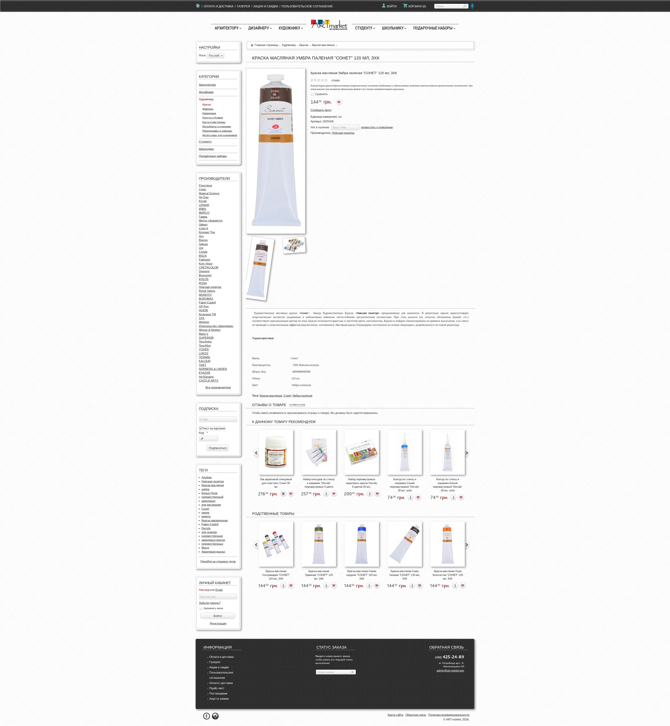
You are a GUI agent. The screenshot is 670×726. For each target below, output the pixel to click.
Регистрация (218, 623)
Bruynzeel (205, 275)
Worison (204, 322)
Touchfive (205, 345)
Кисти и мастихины (213, 122)
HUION (203, 310)
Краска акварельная (215, 520)
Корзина (417, 6)
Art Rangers (206, 376)
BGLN (203, 255)
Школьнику (393, 28)
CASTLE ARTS (208, 380)
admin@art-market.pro (450, 670)
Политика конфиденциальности (448, 714)
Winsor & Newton (210, 329)
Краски (206, 104)
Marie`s (203, 333)
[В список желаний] (339, 102)
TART (202, 365)
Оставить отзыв (297, 404)
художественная (212, 536)
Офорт (203, 224)
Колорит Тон (207, 232)
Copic (202, 189)
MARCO (204, 212)
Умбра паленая (302, 395)
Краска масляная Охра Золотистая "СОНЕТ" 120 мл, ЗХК (447, 575)
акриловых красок (213, 540)
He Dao (204, 197)
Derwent (204, 271)
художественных (212, 543)
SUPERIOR (206, 337)
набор (205, 489)
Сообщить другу (321, 110)
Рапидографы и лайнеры (217, 130)
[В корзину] (283, 493)
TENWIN (204, 357)
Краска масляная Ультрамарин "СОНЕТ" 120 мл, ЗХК (276, 575)
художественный (212, 497)
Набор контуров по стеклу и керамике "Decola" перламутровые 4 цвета (319, 483)
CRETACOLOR (208, 267)
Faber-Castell (207, 302)
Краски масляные (323, 45)
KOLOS (204, 279)
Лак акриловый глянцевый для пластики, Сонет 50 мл (276, 483)
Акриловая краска (213, 551)
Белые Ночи (209, 493)
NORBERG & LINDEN (213, 369)
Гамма (203, 216)
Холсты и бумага (212, 117)
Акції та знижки (219, 698)
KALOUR (205, 361)
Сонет (205, 508)
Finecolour (205, 185)
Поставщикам (218, 693)
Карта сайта (395, 714)
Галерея (243, 6)
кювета (206, 516)
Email (219, 589)
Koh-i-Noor (206, 263)
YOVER (204, 349)
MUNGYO (205, 294)
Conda (203, 251)
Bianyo (203, 240)
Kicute (203, 201)
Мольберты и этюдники (216, 126)
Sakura (203, 244)
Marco (205, 547)
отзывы (336, 80)
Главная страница (266, 45)
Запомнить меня (213, 608)
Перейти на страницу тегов (218, 561)
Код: (203, 432)
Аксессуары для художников (219, 135)
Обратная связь (415, 714)
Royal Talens (207, 290)
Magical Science (209, 193)
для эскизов (209, 532)
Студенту (363, 28)
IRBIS (202, 208)
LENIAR (204, 205)
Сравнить (321, 93)
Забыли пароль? (210, 603)
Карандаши (209, 113)
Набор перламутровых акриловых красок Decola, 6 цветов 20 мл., (361, 483)
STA (201, 318)
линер (205, 512)
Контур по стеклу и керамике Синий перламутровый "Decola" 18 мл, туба (404, 485)
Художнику (289, 28)
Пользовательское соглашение (307, 6)
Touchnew (205, 341)
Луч (201, 236)
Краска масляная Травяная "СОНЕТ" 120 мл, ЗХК (319, 575)
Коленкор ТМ (207, 314)
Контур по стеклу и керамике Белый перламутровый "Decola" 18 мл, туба (447, 485)
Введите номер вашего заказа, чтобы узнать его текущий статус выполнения (334, 659)
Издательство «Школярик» (216, 326)
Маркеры (207, 108)
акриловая (208, 501)
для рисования (211, 504)
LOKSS (203, 353)
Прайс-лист (216, 688)
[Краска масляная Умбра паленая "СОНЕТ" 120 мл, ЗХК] (275, 151)
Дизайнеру (258, 28)
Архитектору (227, 28)
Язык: (202, 55)
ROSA (203, 283)
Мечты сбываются (210, 220)
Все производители (218, 387)
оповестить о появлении (377, 127)
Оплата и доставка (218, 6)
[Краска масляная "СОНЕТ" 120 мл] (294, 245)
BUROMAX (206, 298)
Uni (201, 248)
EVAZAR (204, 372)
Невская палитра (210, 287)
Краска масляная (213, 485)
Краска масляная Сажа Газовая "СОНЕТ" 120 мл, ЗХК (404, 575)
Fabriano (204, 259)
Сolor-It (203, 228)
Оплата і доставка (221, 683)
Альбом (206, 477)
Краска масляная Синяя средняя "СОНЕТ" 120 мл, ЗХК (361, 575)
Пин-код (204, 589)
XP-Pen (204, 306)
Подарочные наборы (432, 28)
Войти (392, 6)
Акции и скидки (266, 6)
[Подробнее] (326, 493)
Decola (206, 528)
